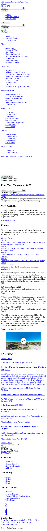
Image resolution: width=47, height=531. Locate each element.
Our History (9, 52)
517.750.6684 (6, 453)
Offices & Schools (12, 62)
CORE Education (11, 80)
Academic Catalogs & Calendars (17, 86)
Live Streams (10, 139)
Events (7, 483)
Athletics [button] (4, 131)
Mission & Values (11, 50)
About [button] (3, 44)
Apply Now (24, 2)
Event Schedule (11, 136)
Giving (7, 479)
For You (4, 11)
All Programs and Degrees (15, 72)
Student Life (5, 293)
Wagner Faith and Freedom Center (17, 496)
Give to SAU (5, 6)
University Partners (12, 60)
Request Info (15, 2)
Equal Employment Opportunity (12, 520)
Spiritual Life (10, 114)
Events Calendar (11, 152)
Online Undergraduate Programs (17, 76)
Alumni (8, 15)
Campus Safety (10, 125)
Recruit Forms (10, 141)
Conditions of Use (15, 524)
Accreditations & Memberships (16, 56)
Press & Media (10, 19)
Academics (9, 70)
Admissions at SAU (12, 94)
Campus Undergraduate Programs (17, 74)
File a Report (10, 127)
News (7, 481)
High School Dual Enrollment (16, 102)
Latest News (9, 150)
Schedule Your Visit (8, 221)
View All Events (7, 238)
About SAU (9, 48)
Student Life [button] (5, 108)
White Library (10, 500)
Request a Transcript (12, 466)
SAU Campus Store (12, 498)
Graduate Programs (12, 78)
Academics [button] (5, 66)
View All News (6, 359)
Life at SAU (9, 112)
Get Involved (10, 143)
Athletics (4, 311)
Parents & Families (12, 17)
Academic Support (12, 82)
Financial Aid (10, 105)
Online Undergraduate (13, 98)
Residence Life (10, 116)
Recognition (9, 58)
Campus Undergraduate (14, 96)
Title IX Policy (29, 520)
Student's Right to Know (14, 522)
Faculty (8, 84)
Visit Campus (6, 2)
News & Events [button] (6, 146)
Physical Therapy (11, 494)
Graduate (8, 100)
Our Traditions (10, 120)
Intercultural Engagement (14, 123)
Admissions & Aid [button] (7, 90)
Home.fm (8, 492)
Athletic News (10, 134)
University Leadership (13, 54)
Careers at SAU (11, 464)
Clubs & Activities (12, 118)
